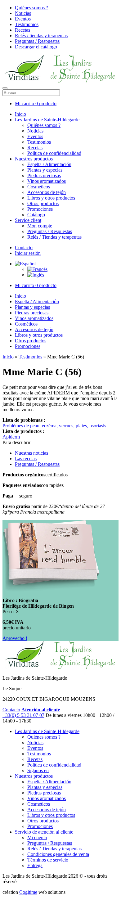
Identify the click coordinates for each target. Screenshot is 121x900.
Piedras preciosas (44, 175)
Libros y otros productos (51, 197)
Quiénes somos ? (31, 7)
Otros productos (43, 203)
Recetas (22, 30)
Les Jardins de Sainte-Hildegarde (47, 119)
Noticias (23, 13)
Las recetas (26, 458)
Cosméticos (38, 186)
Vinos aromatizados (46, 181)
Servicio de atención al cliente (44, 832)
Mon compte (39, 225)
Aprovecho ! (14, 638)
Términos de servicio (47, 859)
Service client (28, 220)
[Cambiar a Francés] (37, 269)
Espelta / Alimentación (49, 164)
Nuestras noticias (31, 453)
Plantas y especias (44, 170)
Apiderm (11, 436)
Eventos (23, 18)
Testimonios (26, 24)
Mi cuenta (37, 837)
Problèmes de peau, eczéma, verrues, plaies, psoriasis (54, 425)
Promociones (40, 209)
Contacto (24, 247)
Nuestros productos (34, 158)
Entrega (35, 865)
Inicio (20, 114)
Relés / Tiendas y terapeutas (54, 237)
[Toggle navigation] (4, 88)
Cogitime (28, 892)
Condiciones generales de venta (58, 854)
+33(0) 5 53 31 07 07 (23, 715)
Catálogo (36, 214)
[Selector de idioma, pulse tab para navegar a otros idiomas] (25, 263)
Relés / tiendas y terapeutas (41, 35)
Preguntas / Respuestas (37, 41)
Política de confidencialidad (54, 153)
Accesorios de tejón (46, 192)
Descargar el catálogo (36, 46)
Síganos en (38, 770)
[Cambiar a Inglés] (35, 274)
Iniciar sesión (28, 253)
